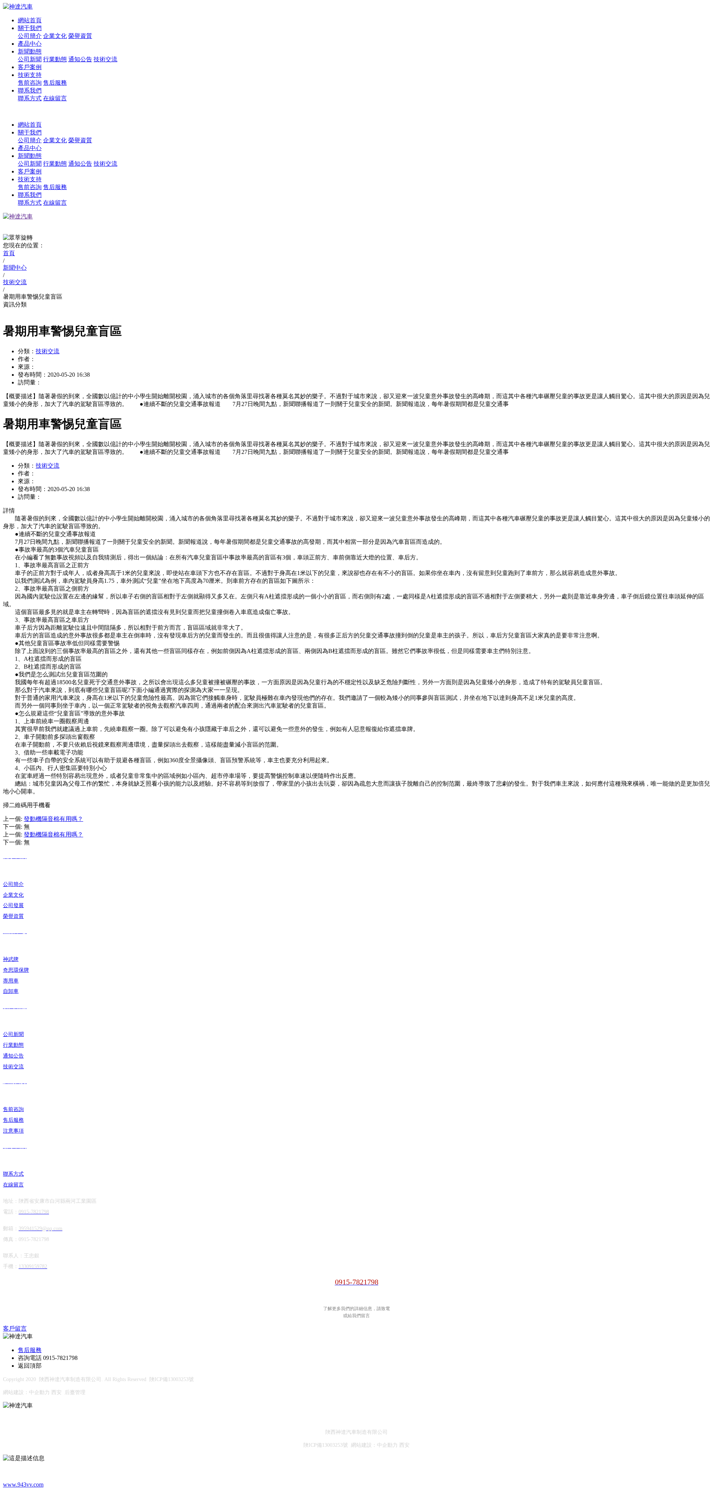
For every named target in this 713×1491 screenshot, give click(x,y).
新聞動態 (30, 51)
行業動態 (55, 59)
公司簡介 (30, 36)
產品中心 (30, 43)
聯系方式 (30, 98)
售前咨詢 (30, 82)
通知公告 (80, 59)
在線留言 (55, 98)
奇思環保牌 (16, 970)
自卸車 (11, 991)
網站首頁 (30, 20)
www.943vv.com (23, 1484)
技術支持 (30, 75)
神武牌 (11, 959)
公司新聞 (30, 59)
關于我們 (30, 28)
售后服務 (55, 82)
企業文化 (55, 36)
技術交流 (105, 59)
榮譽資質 (80, 36)
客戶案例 (30, 67)
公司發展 (13, 905)
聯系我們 (30, 90)
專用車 (11, 981)
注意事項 (13, 1131)
